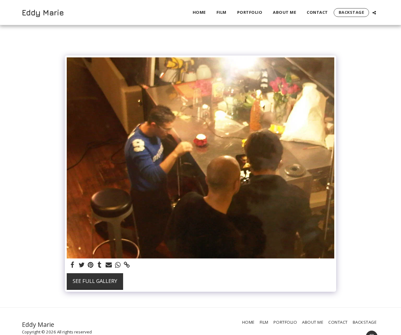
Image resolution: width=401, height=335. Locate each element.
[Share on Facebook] (72, 265)
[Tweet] (81, 265)
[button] (374, 12)
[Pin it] (90, 265)
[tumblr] (99, 265)
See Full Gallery (95, 280)
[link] (126, 265)
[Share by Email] (109, 265)
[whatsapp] (117, 265)
